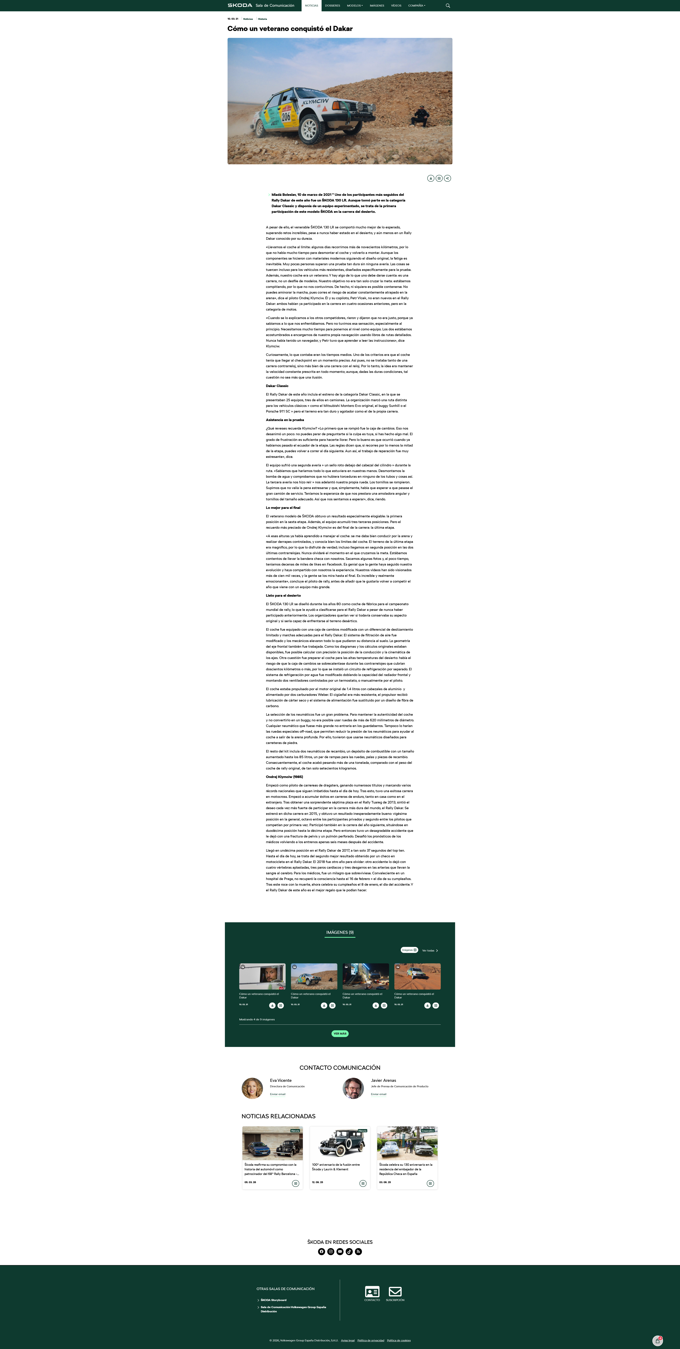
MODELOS (354, 5)
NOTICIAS (311, 5)
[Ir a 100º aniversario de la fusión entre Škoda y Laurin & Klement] (340, 1143)
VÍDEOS (396, 5)
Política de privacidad (371, 1340)
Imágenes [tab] (340, 932)
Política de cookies (399, 1340)
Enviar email (277, 1094)
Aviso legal (348, 1340)
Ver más (340, 1033)
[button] (448, 5)
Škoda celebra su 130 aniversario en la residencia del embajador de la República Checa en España (405, 1169)
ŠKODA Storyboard (274, 1300)
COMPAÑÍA (415, 5)
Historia (262, 19)
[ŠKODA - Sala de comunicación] (261, 5)
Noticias (248, 19)
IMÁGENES (377, 5)
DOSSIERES (332, 5)
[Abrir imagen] (262, 976)
